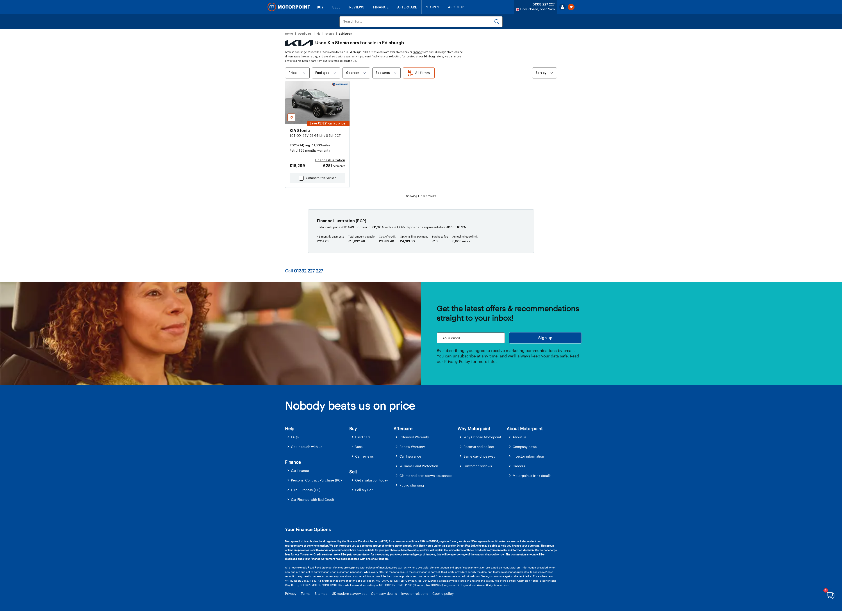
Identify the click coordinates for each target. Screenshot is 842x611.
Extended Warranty (414, 437)
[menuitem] (317, 437)
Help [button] (289, 428)
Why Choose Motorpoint (482, 437)
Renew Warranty (412, 447)
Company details (384, 593)
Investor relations (414, 593)
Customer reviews (478, 466)
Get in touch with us (306, 447)
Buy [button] (353, 428)
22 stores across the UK (342, 61)
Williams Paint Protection (419, 466)
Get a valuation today (371, 480)
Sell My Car (364, 490)
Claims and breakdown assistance (426, 476)
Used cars (362, 437)
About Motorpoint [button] (525, 428)
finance (417, 52)
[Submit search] (496, 21)
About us (519, 437)
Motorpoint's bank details (532, 476)
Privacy (290, 593)
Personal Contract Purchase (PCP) (317, 480)
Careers (519, 466)
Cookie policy (443, 593)
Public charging (412, 485)
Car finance (300, 470)
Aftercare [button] (403, 428)
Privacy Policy (457, 361)
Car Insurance (410, 456)
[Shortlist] (571, 7)
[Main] (289, 7)
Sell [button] (353, 471)
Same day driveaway (479, 456)
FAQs (295, 437)
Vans (358, 447)
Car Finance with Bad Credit (312, 499)
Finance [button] (293, 462)
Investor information (528, 456)
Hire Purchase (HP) (305, 490)
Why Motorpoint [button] (474, 428)
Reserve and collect (479, 447)
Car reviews (364, 456)
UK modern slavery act (349, 593)
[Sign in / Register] (562, 7)
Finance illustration (330, 160)
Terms (305, 593)
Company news (525, 447)
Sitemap (321, 593)
